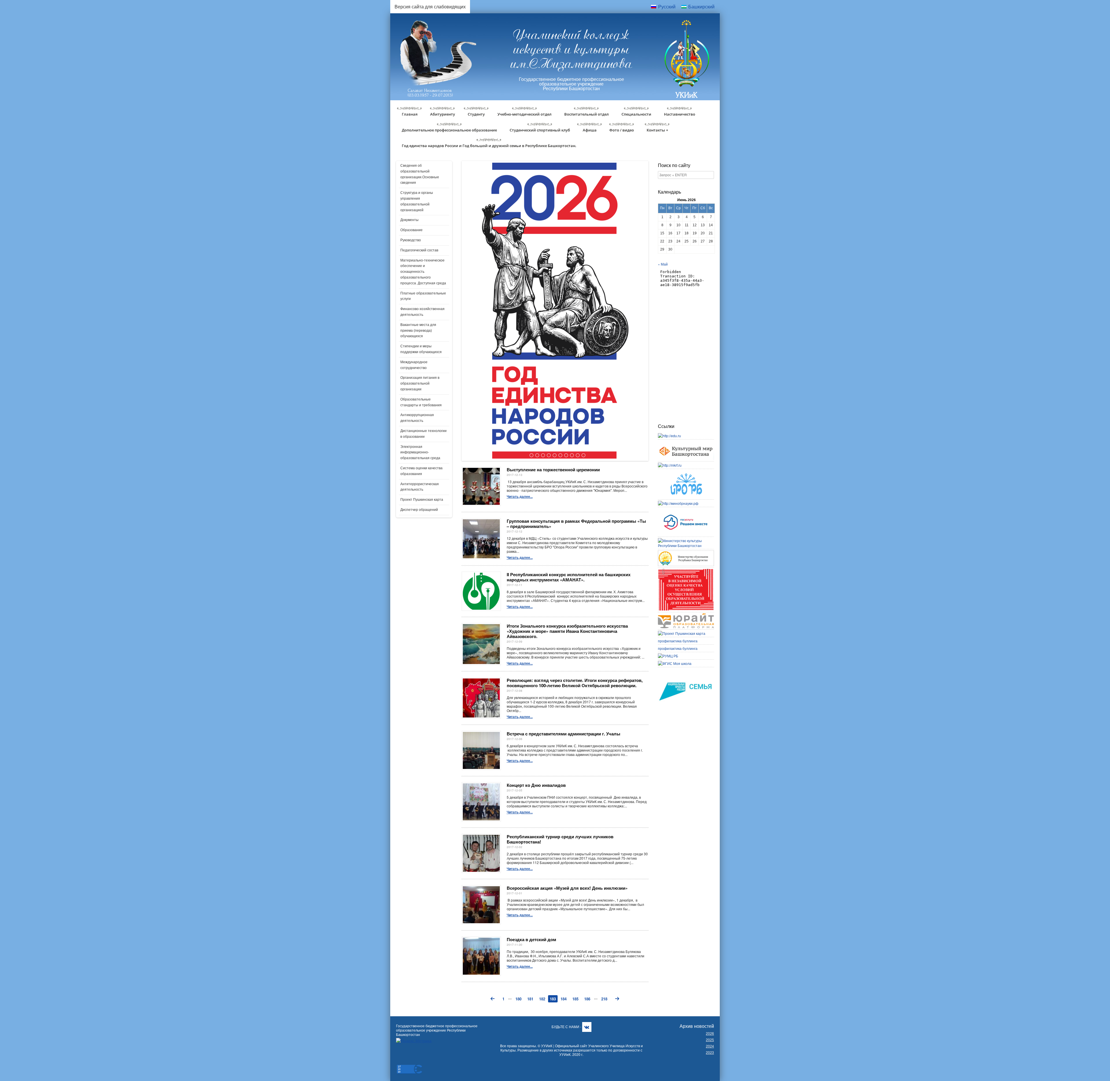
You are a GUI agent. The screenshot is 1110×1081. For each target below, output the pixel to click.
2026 (710, 1033)
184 (563, 999)
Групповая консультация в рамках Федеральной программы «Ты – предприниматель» (576, 523)
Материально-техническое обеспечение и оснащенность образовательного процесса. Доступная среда (423, 271)
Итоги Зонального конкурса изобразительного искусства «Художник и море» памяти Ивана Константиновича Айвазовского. (567, 631)
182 (542, 999)
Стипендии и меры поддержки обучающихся (421, 349)
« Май (663, 264)
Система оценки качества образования (421, 471)
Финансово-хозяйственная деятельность (422, 312)
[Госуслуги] (686, 510)
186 (587, 999)
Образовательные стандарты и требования (421, 402)
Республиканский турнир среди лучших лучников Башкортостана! (560, 839)
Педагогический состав (419, 250)
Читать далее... (520, 496)
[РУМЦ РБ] (668, 655)
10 (583, 455)
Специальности (636, 114)
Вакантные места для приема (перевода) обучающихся (418, 330)
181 (530, 999)
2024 (710, 1045)
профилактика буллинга (678, 640)
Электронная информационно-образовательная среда (420, 452)
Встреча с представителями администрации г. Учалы (563, 733)
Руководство (410, 240)
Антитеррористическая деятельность (419, 487)
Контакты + (657, 130)
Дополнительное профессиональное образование (449, 130)
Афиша (590, 130)
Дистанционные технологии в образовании (423, 434)
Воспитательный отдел (586, 114)
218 (604, 999)
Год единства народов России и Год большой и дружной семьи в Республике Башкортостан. (489, 145)
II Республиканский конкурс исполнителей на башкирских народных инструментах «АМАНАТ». (568, 577)
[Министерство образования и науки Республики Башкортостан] (686, 552)
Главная (409, 114)
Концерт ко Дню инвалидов (536, 785)
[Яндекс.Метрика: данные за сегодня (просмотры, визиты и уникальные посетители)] (414, 1040)
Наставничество (679, 114)
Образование (411, 230)
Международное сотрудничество (414, 365)
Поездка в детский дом (531, 939)
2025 (710, 1039)
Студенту (476, 114)
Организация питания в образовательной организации (419, 383)
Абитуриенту (442, 114)
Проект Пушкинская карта (421, 500)
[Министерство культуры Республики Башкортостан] (686, 540)
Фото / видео (621, 130)
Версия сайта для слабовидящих (430, 6)
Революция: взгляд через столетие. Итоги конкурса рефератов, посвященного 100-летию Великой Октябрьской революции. (575, 683)
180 (518, 999)
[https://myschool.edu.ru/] (674, 663)
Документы (409, 220)
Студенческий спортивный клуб (540, 130)
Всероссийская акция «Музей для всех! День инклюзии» (567, 888)
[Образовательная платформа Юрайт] (686, 615)
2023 (710, 1052)
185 (575, 999)
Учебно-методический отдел (524, 114)
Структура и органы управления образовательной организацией (416, 201)
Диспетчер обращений (419, 510)
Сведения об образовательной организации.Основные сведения (419, 174)
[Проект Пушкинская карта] (681, 633)
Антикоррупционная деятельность (417, 418)
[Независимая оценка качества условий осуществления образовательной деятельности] (686, 571)
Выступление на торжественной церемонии (553, 469)
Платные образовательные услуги (423, 296)
